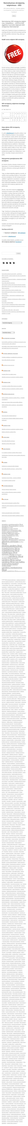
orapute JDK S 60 (16, 885)
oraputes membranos (6, 1107)
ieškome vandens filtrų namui (8, 606)
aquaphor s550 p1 (14, 532)
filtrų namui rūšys (11, 614)
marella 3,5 (16, 849)
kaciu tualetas (13, 786)
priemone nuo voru (14, 664)
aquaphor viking (7, 540)
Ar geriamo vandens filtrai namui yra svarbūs (12, 386)
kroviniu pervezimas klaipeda (16, 860)
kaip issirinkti (9, 813)
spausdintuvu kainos (18, 882)
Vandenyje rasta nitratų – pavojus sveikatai (11, 477)
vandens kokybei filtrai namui (9, 608)
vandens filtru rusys (13, 644)
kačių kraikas (21, 839)
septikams (4, 882)
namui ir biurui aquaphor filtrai (16, 648)
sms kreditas (8, 952)
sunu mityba (16, 803)
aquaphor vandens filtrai (10, 538)
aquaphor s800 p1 (5, 534)
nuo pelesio (4, 903)
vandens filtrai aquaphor (10, 558)
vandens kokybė (6, 566)
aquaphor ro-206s (14, 655)
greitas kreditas (18, 740)
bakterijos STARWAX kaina (7, 1089)
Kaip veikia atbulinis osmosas (8, 283)
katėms (7, 795)
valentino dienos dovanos (10, 893)
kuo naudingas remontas (12, 696)
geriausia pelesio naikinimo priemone (15, 947)
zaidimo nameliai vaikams (14, 875)
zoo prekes (16, 851)
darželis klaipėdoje (10, 898)
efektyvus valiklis (12, 867)
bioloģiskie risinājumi (7, 720)
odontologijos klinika (14, 779)
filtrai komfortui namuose (18, 599)
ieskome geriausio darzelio (16, 725)
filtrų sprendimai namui (18, 605)
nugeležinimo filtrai (10, 550)
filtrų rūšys (11, 585)
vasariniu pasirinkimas (11, 925)
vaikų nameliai (6, 1071)
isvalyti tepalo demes (11, 749)
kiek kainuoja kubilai (6, 687)
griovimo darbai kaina (7, 889)
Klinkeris (5, 462)
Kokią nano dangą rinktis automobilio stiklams (12, 402)
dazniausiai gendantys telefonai (8, 682)
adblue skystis (10, 722)
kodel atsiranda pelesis (15, 716)
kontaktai (11, 799)
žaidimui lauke (20, 855)
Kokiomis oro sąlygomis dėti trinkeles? (10, 466)
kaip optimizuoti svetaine (14, 707)
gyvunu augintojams (19, 794)
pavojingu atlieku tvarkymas (20, 887)
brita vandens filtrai (14, 831)
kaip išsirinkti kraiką (11, 1062)
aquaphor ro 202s (5, 660)
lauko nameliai (5, 855)
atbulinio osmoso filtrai (6, 630)
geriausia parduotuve (16, 804)
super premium (22, 779)
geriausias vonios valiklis (7, 689)
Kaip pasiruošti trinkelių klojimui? (9, 415)
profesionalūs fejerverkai (12, 844)
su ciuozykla (19, 857)
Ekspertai (5, 412)
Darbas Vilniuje (15, 858)
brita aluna (5, 849)
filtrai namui (17, 617)
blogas (22, 821)
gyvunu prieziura (10, 794)
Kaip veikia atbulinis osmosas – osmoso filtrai (12, 468)
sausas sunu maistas (10, 810)
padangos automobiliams (12, 907)
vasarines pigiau (21, 920)
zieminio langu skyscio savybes (12, 718)
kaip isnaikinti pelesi (16, 948)
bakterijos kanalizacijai (12, 711)
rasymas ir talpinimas (12, 914)
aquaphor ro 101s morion (10, 529)
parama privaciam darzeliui (7, 723)
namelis (24, 1076)
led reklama (10, 817)
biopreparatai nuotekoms (15, 864)
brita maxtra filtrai (19, 848)
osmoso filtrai (8, 554)
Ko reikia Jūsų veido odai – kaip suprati (10, 310)
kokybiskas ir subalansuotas (13, 806)
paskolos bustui (5, 776)
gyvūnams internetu (13, 840)
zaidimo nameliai (8, 1096)
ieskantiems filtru (5, 824)
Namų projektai (6, 449)
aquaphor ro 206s (17, 530)
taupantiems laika (21, 918)
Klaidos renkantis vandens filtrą (9, 432)
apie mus (15, 799)
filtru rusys (12, 846)
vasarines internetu (7, 916)
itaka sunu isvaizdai (9, 803)
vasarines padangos (21, 571)
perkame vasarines (11, 943)
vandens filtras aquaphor (10, 564)
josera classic (18, 702)
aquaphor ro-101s (5, 646)
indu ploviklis (10, 887)
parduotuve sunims (11, 909)
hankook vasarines (18, 923)
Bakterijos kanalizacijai (8, 365)
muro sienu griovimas (15, 884)
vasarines (23, 916)
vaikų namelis (17, 853)
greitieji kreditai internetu (15, 741)
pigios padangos (5, 754)
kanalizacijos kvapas (6, 828)
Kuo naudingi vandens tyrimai (8, 480)
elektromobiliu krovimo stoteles (18, 995)
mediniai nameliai (9, 853)
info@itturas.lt (10, 133)
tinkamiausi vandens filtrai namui (13, 603)
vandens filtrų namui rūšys (20, 606)
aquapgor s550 (22, 646)
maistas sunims (5, 835)
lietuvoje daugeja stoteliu (14, 691)
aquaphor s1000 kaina (7, 535)
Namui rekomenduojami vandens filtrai (10, 503)
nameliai (22, 853)
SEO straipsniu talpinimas (9, 338)
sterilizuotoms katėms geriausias (17, 686)
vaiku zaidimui (23, 718)
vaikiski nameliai (5, 857)
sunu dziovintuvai (20, 785)
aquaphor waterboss (18, 540)
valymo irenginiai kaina (15, 903)
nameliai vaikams (12, 855)
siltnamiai (4, 734)
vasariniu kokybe (5, 921)
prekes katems (17, 808)
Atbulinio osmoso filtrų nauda (8, 443)
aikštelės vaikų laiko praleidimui (11, 678)
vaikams (16, 709)
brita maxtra (10, 1065)
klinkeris (12, 869)
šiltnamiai (8, 833)
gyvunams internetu (7, 804)
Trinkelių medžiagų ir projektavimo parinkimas (12, 357)
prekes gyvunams (10, 1013)
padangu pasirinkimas (6, 765)
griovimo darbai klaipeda (11, 862)
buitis (12, 709)
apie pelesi (16, 945)
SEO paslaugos (21, 233)
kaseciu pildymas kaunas (10, 880)
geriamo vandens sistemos (10, 628)
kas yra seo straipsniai (13, 704)
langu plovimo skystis (13, 758)
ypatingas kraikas (9, 812)
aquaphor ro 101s (7, 527)
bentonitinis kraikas (6, 790)
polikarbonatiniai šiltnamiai (18, 813)
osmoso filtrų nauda (22, 583)
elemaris (11, 851)
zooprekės (4, 844)
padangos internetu (11, 752)
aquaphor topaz (7, 537)
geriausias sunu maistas (14, 835)
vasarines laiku (5, 918)
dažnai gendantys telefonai (16, 687)
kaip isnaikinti (8, 871)
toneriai (14, 878)
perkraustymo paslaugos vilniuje (16, 777)
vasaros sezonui (6, 939)
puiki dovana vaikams (13, 677)
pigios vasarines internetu (14, 936)
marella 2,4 (10, 849)
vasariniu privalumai (20, 930)
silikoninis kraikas (17, 788)
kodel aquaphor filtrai (21, 650)
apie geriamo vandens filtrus (16, 592)
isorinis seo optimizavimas (12, 705)
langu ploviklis (21, 758)
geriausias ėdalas (10, 821)
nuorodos (4, 801)
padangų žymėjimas (21, 580)
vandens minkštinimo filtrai (7, 621)
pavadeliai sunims (9, 808)
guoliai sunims (5, 785)
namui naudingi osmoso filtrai (16, 594)
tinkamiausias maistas (15, 819)
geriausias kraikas (10, 842)
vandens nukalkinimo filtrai (16, 626)
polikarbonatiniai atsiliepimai (15, 815)
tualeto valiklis (10, 882)
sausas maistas (15, 839)
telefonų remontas (20, 666)
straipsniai (4, 822)
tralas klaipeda (5, 1083)
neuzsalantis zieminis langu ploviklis (14, 756)
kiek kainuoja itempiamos (12, 731)
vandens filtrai (16, 556)
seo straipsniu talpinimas (17, 630)
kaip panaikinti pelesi (16, 1092)
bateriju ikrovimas (6, 1105)
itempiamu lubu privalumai (15, 727)
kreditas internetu (13, 776)
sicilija (22, 952)
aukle (9, 903)
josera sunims (11, 783)
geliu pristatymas (16, 889)
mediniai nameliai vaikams (16, 905)
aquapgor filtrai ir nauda (20, 641)
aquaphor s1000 (13, 534)
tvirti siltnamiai (5, 815)
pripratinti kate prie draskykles (17, 745)
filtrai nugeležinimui (6, 583)
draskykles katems (22, 743)
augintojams (17, 821)
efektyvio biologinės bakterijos (17, 830)
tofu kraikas (13, 790)
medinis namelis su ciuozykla (8, 747)
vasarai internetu (22, 939)
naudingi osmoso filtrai (16, 596)
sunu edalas (10, 781)
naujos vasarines (13, 920)
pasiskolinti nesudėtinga (7, 738)
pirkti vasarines (20, 927)
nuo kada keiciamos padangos (18, 765)
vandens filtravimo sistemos (10, 565)
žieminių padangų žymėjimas (8, 581)
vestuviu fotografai (6, 884)
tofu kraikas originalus (17, 772)
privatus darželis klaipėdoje (16, 900)
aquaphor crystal (7, 524)
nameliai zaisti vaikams (13, 876)
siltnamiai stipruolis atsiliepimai (8, 714)
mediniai (18, 1071)
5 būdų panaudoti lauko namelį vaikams (11, 513)
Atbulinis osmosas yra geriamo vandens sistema (12, 377)
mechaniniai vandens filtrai (15, 547)
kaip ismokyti (18, 846)
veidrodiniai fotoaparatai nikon (9, 956)
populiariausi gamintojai (8, 945)
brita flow (6, 851)
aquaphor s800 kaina (15, 533)
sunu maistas (4, 781)
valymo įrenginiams (21, 880)
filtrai (4, 543)
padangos (16, 554)
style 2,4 (21, 849)
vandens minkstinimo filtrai (12, 568)
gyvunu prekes (11, 736)
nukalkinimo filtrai (9, 552)
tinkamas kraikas (5, 846)
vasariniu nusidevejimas (12, 938)
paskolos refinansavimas (12, 743)
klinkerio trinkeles (5, 864)
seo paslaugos (5, 556)
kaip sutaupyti (23, 803)
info (6, 792)
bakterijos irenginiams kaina (14, 866)
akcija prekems (17, 812)
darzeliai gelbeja (17, 723)
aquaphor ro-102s (14, 646)
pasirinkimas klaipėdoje (19, 898)
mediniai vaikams (6, 1074)
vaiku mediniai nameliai (7, 1078)
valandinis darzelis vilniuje (19, 781)
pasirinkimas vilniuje (6, 725)
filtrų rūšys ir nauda (21, 587)
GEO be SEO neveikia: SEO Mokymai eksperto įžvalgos (14, 284)
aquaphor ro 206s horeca (7, 531)
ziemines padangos (15, 759)
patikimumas (9, 885)
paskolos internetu (16, 738)
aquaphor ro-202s (14, 653)
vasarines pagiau (17, 932)
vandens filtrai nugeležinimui (8, 623)
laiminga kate (4, 736)
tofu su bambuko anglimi (18, 770)
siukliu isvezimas (21, 862)
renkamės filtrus (6, 819)
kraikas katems (21, 844)
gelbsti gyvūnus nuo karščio (11, 837)
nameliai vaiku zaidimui (18, 1078)
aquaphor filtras (7, 526)
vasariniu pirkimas (5, 920)
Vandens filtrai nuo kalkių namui (9, 374)
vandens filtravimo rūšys (20, 581)
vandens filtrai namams (12, 1123)
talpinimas (20, 189)
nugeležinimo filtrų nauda (19, 621)
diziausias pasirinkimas (6, 929)
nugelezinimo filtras (11, 548)
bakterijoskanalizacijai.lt (12, 894)
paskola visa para (13, 950)
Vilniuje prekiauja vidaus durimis (9, 489)
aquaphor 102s (22, 659)
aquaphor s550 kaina (6, 532)
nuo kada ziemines (21, 713)
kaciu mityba (20, 776)
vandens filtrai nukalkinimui (14, 589)
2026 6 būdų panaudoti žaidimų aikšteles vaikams (13, 515)
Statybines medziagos (8, 485)
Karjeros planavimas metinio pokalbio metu (11, 290)
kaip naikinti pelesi (16, 871)
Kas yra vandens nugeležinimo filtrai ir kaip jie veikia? (13, 304)
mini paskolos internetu (14, 997)
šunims (3, 795)
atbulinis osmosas (10, 541)
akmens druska (22, 954)
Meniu (14, 15)
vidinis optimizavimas (19, 736)
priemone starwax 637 (7, 1087)
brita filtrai (20, 541)
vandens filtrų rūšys (20, 614)
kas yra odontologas (10, 848)
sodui (8, 831)
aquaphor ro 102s (7, 530)
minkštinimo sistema (12, 587)
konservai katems (9, 788)
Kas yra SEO (5, 499)
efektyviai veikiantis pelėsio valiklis (13, 700)
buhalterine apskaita (18, 722)
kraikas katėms (5, 840)
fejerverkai (20, 822)
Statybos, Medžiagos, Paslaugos (10, 353)
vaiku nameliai (13, 857)
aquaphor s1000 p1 (15, 535)
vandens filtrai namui (11, 559)
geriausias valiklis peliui (12, 698)
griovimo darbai (5, 547)
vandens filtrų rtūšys (12, 610)
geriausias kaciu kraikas (16, 680)
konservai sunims (5, 786)
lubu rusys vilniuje (14, 732)
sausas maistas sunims (10, 1011)
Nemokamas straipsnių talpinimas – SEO (14, 4)
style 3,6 (16, 1067)
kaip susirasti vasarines (15, 941)
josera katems (5, 783)
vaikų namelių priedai (10, 1098)
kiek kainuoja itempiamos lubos (12, 729)
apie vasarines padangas (21, 943)
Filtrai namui (6, 437)
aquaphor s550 (17, 531)
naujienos (20, 799)
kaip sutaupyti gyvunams (13, 792)
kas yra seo (4, 668)
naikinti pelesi (14, 873)
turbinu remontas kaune (12, 734)
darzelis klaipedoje (21, 894)
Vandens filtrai (6, 370)
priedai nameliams (22, 1069)
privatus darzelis (5, 727)
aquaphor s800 (6, 533)
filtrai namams (14, 601)
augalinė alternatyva (18, 797)
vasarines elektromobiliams (7, 932)
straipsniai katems (21, 734)
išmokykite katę (5, 777)
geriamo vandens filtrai (12, 545)
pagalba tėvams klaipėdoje (7, 896)
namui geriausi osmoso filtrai (8, 617)
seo (20, 554)
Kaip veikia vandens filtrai (7, 302)
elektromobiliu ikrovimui (17, 774)
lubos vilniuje (21, 732)
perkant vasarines (14, 939)
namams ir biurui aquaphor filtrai (9, 650)
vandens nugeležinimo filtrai (10, 571)
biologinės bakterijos (16, 826)
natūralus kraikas (14, 1064)
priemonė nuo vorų (11, 666)
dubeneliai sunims (12, 785)
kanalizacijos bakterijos (16, 828)
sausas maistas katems (14, 1008)
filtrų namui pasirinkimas (7, 599)
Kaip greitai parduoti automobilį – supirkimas (12, 274)
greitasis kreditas (10, 740)
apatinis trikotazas (5, 1110)
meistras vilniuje (5, 779)
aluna (25, 848)
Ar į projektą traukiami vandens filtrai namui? (12, 452)
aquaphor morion (18, 526)
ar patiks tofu (10, 797)
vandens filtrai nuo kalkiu (13, 561)
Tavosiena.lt (18, 242)
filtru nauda (18, 824)
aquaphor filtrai (17, 524)
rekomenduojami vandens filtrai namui (13, 612)
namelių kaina (8, 1073)
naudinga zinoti (10, 923)
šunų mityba (8, 839)
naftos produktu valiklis (6, 954)
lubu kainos (7, 732)
